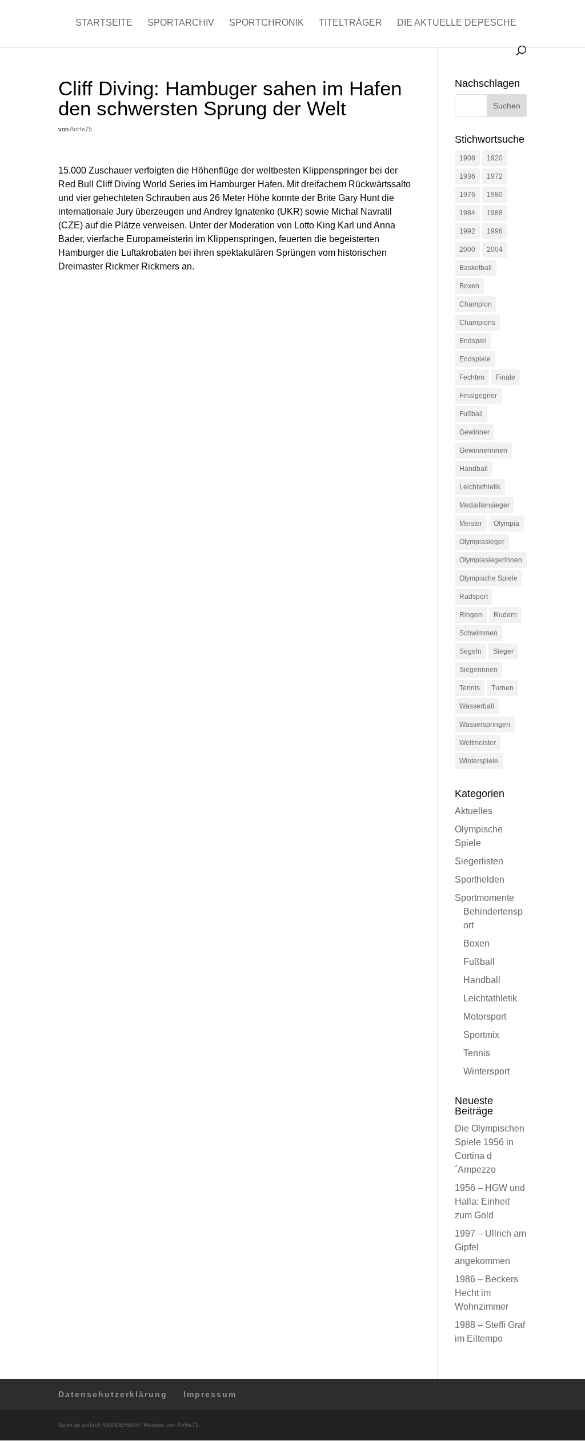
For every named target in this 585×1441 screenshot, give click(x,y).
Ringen (470, 615)
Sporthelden (479, 879)
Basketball (475, 268)
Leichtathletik (479, 487)
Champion (475, 304)
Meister (470, 524)
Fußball (471, 414)
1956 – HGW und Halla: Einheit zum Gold (490, 1201)
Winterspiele (478, 761)
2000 (467, 249)
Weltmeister (477, 743)
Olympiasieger (481, 542)
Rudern (505, 615)
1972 (495, 176)
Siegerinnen (478, 670)
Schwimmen (478, 633)
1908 (467, 158)
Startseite (104, 23)
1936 (467, 176)
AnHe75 (81, 129)
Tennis (469, 688)
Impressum (210, 1394)
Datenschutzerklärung (112, 1394)
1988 (495, 213)
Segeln (470, 651)
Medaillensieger (484, 505)
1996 (495, 231)
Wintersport (486, 1071)
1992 (467, 231)
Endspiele (475, 359)
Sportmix (481, 1035)
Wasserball (476, 706)
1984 (467, 213)
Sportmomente (484, 898)
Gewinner (474, 432)
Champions (477, 323)
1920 (495, 158)
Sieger (503, 651)
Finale (505, 377)
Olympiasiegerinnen (490, 560)
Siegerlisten (479, 861)
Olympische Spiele (488, 578)
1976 (467, 195)
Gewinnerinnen (483, 450)
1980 (495, 195)
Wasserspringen (484, 724)
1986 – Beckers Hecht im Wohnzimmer (486, 1292)
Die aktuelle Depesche (456, 23)
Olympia (506, 524)
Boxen (469, 286)
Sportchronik (266, 23)
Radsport (473, 597)
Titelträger (350, 23)
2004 (495, 249)
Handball (473, 469)
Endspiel (473, 341)
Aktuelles (473, 811)
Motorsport (484, 1016)
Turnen (502, 688)
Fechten (471, 377)
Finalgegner (478, 396)
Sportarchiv (180, 23)
